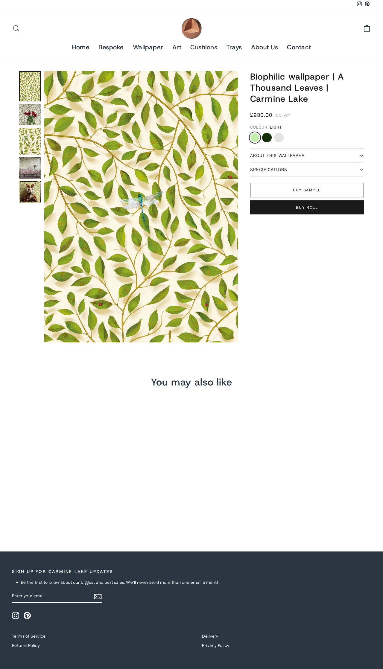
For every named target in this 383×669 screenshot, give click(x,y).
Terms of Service (29, 636)
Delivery (210, 636)
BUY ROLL (307, 207)
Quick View (54, 480)
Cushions (203, 47)
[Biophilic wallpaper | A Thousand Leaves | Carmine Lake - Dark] (24, 516)
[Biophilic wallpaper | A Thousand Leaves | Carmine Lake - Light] (16, 516)
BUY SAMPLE (307, 189)
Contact (299, 47)
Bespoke (111, 47)
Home (80, 47)
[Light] (255, 137)
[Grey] (279, 137)
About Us (264, 47)
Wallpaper (148, 47)
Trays (234, 47)
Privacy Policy (215, 646)
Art (177, 47)
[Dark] (267, 137)
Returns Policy (26, 646)
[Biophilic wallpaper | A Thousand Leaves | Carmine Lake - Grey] (32, 516)
